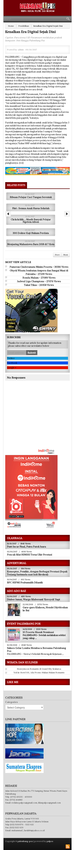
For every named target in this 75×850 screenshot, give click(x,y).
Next (65, 254)
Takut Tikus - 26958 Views (39, 285)
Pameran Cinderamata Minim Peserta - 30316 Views (39, 266)
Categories (11, 702)
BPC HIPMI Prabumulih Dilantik (25, 582)
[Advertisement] (34, 419)
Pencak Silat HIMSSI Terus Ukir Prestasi (29, 554)
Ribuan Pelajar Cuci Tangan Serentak (31, 197)
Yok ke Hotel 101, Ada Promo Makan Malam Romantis (39, 672)
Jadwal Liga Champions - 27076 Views (39, 281)
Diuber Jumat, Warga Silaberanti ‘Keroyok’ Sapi (33, 599)
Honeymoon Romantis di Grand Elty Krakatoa (39, 669)
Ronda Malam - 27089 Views (38, 277)
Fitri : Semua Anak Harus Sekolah (30, 208)
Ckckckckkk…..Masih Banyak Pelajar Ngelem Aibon (31, 220)
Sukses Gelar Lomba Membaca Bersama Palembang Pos (36, 649)
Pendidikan (23, 26)
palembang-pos (25, 841)
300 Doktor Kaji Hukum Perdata (31, 233)
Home (11, 26)
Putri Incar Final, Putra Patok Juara (26, 546)
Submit (32, 352)
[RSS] (68, 846)
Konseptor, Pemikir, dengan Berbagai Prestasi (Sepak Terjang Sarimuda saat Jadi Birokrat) (37, 573)
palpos (50, 841)
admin (21, 49)
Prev (57, 254)
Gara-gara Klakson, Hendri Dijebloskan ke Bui (45, 609)
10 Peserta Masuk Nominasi (38, 632)
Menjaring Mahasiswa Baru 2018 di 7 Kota (30, 244)
